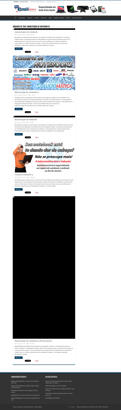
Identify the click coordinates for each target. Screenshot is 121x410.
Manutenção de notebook (26, 119)
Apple (50, 18)
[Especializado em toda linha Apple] (72, 9)
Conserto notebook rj (24, 175)
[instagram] (74, 407)
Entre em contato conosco (38, 1)
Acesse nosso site (51, 1)
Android (36, 18)
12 (28, 177)
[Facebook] (69, 407)
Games (68, 18)
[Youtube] (73, 407)
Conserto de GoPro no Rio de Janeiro (30, 395)
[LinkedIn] (71, 407)
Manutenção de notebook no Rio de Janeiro (33, 341)
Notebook (43, 18)
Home (15, 18)
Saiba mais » (18, 48)
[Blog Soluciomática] (25, 8)
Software (29, 18)
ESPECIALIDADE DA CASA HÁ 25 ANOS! (55, 386)
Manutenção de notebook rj (27, 92)
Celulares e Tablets (59, 18)
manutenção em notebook (26, 32)
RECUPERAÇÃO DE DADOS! (52, 398)
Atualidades (22, 18)
